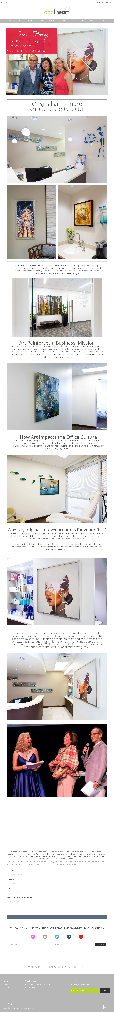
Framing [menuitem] (63, 20)
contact (6, 988)
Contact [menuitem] (92, 20)
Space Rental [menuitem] (74, 20)
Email (9, 888)
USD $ (106, 1007)
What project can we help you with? (20, 897)
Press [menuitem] (83, 20)
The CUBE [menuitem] (102, 20)
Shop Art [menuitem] (41, 20)
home (6, 985)
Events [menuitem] (21, 20)
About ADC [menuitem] (12, 20)
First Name (10, 870)
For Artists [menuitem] (30, 20)
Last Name (10, 879)
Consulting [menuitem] (52, 20)
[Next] (104, 781)
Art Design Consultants (25, 1008)
